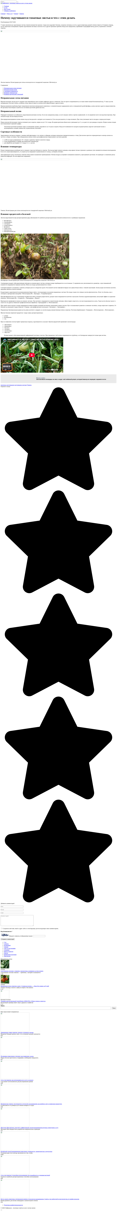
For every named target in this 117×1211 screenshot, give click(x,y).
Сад (5, 942)
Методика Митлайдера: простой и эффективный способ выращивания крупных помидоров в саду (29, 1127)
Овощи (6, 947)
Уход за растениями (10, 948)
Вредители (7, 956)
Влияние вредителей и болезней (13, 94)
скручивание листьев (20, 385)
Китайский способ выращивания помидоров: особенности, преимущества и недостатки (26, 1151)
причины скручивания (7, 385)
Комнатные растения (10, 954)
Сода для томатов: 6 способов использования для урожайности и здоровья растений (25, 1175)
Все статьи (7, 9)
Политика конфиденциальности (13, 1205)
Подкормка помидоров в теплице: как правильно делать (17, 1056)
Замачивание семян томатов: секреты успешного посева (17, 1032)
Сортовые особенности (11, 91)
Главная (6, 6)
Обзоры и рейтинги (10, 10)
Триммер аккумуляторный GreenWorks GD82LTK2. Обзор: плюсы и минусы (23, 1001)
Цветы (6, 953)
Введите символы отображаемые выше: (20, 936)
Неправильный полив (10, 89)
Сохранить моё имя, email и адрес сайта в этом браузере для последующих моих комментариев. (30, 928)
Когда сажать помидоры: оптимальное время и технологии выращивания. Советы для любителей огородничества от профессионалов (40, 1199)
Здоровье (6, 950)
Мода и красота (8, 951)
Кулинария (7, 945)
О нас (5, 7)
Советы (6, 944)
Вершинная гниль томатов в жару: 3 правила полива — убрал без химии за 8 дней (25, 986)
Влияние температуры (10, 92)
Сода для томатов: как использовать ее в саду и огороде (17, 1080)
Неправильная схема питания (12, 88)
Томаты (29, 385)
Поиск (3, 1005)
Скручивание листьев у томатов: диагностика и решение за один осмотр (22, 971)
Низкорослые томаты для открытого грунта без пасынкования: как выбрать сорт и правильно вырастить (31, 1104)
